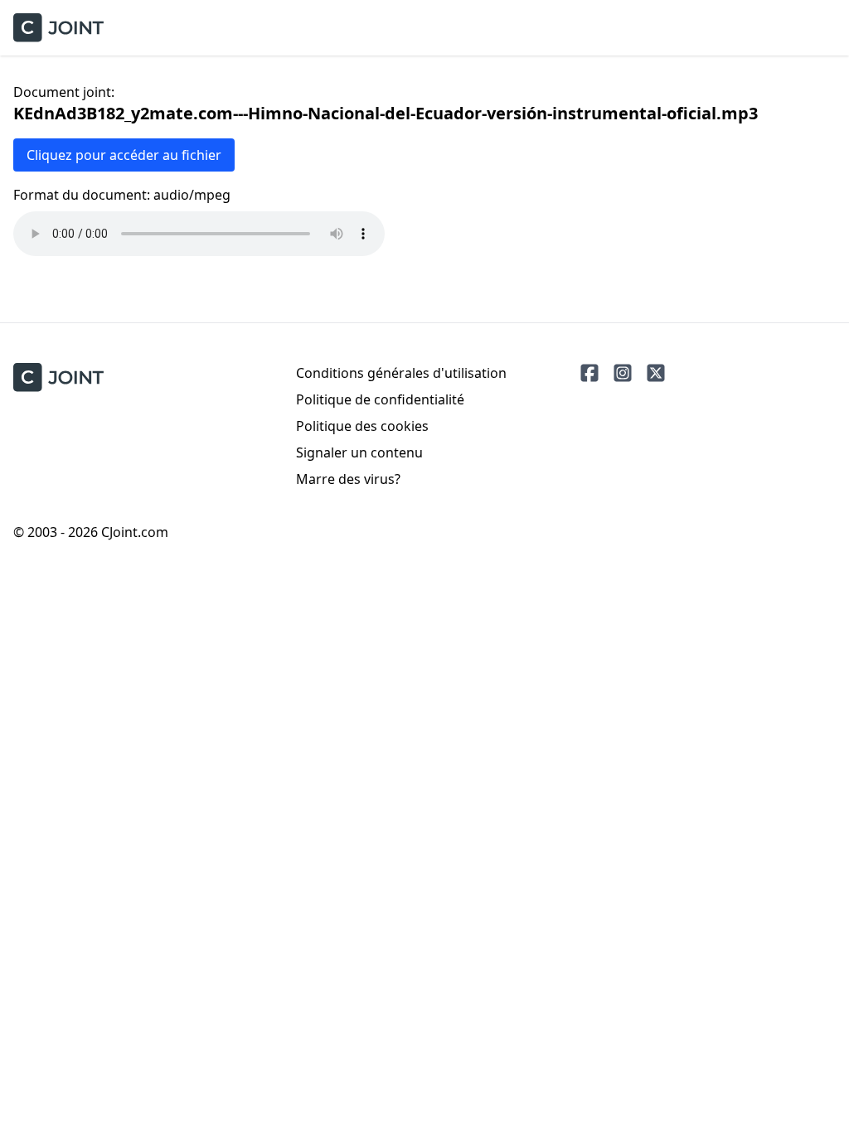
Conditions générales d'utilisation (401, 373)
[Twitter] (656, 373)
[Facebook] (589, 373)
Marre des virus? (348, 479)
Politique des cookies (362, 426)
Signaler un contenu (359, 452)
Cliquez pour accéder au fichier (124, 155)
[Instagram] (623, 373)
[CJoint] (58, 377)
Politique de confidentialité (380, 399)
